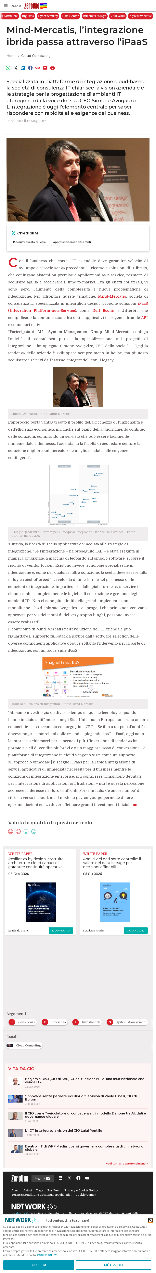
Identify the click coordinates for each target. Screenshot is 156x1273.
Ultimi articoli (14, 16)
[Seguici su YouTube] (87, 1178)
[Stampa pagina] (52, 68)
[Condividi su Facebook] (30, 68)
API (144, 318)
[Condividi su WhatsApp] (8, 68)
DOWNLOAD (61, 930)
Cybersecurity (90, 16)
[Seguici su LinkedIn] (60, 1178)
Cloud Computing (36, 56)
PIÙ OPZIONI (113, 1265)
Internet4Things (136, 16)
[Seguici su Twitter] (69, 1178)
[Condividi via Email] (45, 68)
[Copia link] (38, 68)
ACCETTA (38, 1265)
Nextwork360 (20, 1213)
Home (11, 56)
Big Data (70, 16)
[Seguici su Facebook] (78, 1178)
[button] (12, 5)
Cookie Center (86, 1194)
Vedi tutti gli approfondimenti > (127, 1163)
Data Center (112, 16)
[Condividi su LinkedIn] (23, 68)
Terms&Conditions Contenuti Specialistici (41, 1194)
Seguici (40, 1178)
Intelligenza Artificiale (44, 16)
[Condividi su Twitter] (15, 68)
